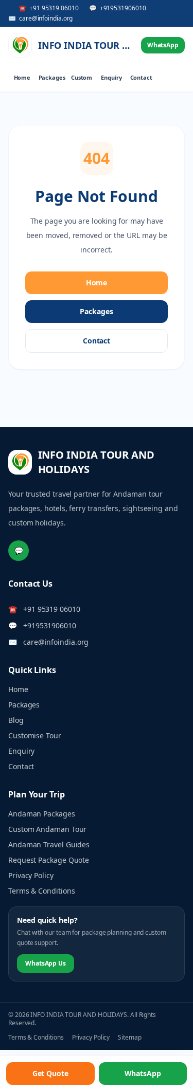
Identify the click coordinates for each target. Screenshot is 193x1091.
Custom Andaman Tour (47, 829)
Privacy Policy (31, 875)
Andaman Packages (41, 814)
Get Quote (50, 1073)
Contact (141, 77)
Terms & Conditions (41, 891)
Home (22, 77)
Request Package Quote (48, 860)
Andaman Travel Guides (49, 844)
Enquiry (111, 77)
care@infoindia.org (56, 642)
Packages (52, 77)
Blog (16, 720)
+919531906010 (49, 625)
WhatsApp (163, 45)
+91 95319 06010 (51, 609)
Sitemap (129, 1037)
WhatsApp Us (45, 963)
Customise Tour (34, 735)
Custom (82, 77)
